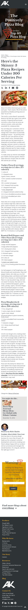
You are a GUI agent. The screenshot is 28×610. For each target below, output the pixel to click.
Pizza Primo (5, 535)
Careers (4, 557)
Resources (6, 561)
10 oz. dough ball (7, 189)
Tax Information (7, 575)
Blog (4, 578)
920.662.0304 (6, 597)
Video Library (6, 563)
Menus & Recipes (13, 393)
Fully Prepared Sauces (9, 533)
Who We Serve (7, 538)
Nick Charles (16, 85)
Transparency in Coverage (10, 571)
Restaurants (6, 541)
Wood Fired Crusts (8, 529)
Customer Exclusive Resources (11, 565)
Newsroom (5, 567)
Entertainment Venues (9, 547)
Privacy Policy (6, 573)
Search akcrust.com (8, 569)
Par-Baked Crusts (7, 525)
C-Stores (4, 543)
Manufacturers (6, 551)
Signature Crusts (7, 527)
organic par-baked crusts (10, 262)
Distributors (6, 549)
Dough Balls (6, 523)
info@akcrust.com (7, 599)
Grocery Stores (6, 545)
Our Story (6, 554)
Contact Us (6, 591)
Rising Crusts (6, 531)
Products (5, 520)
